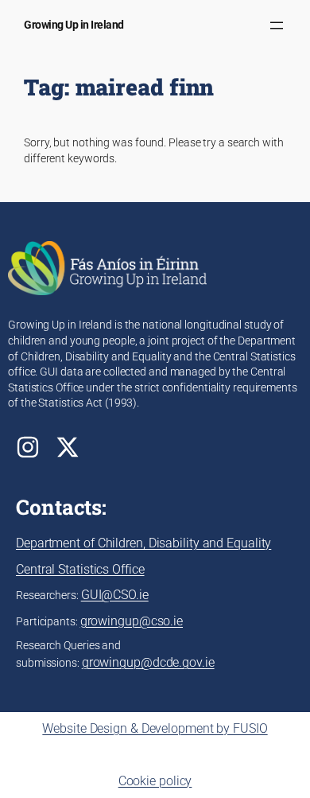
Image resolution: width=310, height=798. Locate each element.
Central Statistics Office (80, 569)
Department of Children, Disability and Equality (143, 543)
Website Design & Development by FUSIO (154, 728)
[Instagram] (28, 447)
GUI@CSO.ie (115, 594)
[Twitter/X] (67, 447)
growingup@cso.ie (131, 621)
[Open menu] (276, 25)
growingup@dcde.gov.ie (148, 662)
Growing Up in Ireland (74, 24)
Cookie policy (155, 780)
